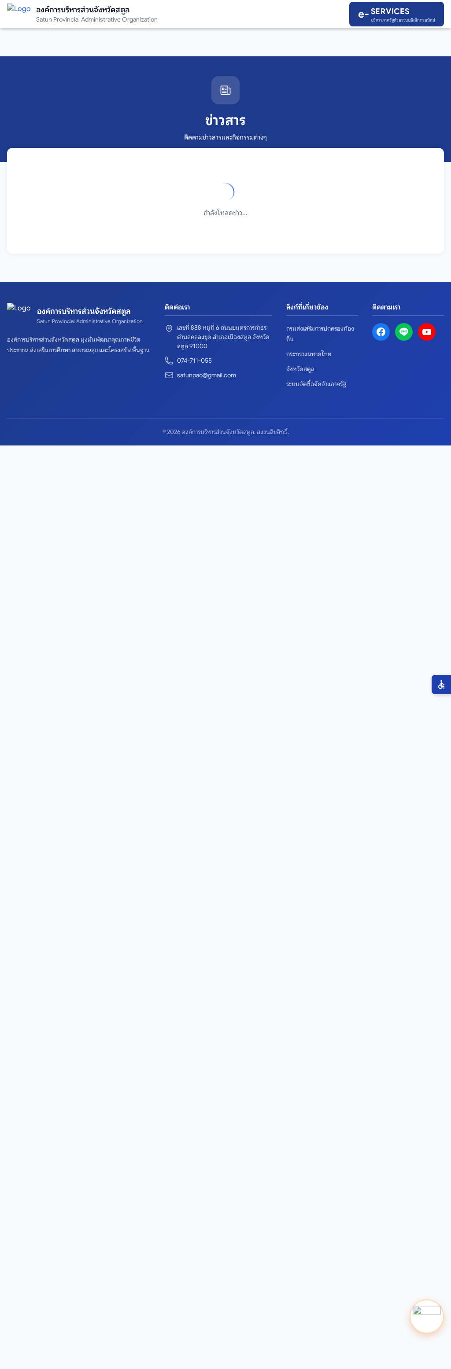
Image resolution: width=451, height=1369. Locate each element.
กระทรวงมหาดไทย (308, 354)
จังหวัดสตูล (300, 369)
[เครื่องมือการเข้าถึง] (441, 684)
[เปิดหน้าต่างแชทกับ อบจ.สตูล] (427, 1316)
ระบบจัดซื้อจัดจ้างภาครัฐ (316, 384)
